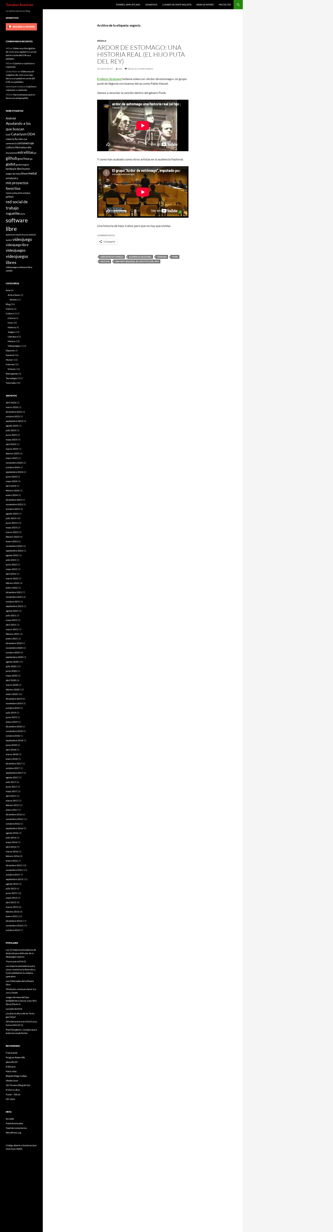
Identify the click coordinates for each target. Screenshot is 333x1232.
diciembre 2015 (14, 865)
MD (120, 68)
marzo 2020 (12, 684)
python (9, 196)
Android (11, 118)
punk (175, 257)
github (11, 158)
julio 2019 (11, 712)
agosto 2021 (12, 610)
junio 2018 (11, 745)
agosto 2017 (12, 777)
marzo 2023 (12, 532)
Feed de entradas (14, 1123)
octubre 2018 (13, 735)
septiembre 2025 (14, 421)
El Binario (11, 1066)
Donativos (151, 4)
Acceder (10, 1118)
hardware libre (14, 168)
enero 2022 (12, 587)
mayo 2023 (11, 527)
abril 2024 (11, 485)
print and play (24, 193)
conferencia (11, 143)
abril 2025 (11, 444)
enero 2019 (12, 721)
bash (8, 134)
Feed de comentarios (16, 1128)
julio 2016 (11, 837)
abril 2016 (11, 846)
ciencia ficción (14, 139)
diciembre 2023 (14, 499)
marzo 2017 (12, 800)
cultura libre (13, 147)
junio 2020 (11, 671)
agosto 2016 (12, 832)
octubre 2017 (13, 768)
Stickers (14, 299)
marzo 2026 (12, 407)
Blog (8, 304)
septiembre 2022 (14, 550)
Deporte (10, 350)
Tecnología (11, 378)
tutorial (32, 234)
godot (10, 164)
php (15, 192)
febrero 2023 (12, 536)
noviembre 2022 (14, 546)
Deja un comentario (140, 68)
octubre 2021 (13, 601)
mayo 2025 (11, 439)
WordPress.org (13, 1132)
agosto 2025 (12, 425)
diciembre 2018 (14, 726)
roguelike (13, 213)
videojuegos (16, 250)
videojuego (22, 239)
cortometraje (25, 143)
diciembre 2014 (14, 920)
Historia (12, 327)
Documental (11, 153)
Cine (10, 322)
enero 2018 (12, 758)
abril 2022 (11, 573)
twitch (9, 240)
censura (162, 257)
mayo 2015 (11, 897)
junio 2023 (11, 522)
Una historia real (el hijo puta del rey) (137, 261)
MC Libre (10, 1099)
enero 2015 (12, 916)
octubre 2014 (13, 930)
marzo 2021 (12, 629)
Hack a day (11, 1071)
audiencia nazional (140, 257)
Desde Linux (12, 1080)
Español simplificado (128, 4)
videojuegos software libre (19, 267)
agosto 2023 (12, 513)
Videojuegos (14, 345)
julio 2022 (11, 559)
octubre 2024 (13, 467)
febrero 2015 (12, 911)
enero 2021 (12, 638)
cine (25, 139)
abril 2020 (11, 680)
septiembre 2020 (14, 657)
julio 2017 (11, 782)
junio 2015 (11, 893)
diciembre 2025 (14, 411)
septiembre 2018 (14, 740)
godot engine (22, 164)
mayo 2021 (11, 620)
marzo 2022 (12, 578)
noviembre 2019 (14, 703)
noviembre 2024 (14, 462)
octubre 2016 (13, 823)
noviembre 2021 (14, 596)
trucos (25, 234)
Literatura (13, 336)
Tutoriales (11, 382)
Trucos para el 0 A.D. (16, 961)
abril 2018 (11, 749)
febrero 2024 (12, 490)
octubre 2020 (13, 652)
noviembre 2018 (14, 731)
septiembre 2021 (14, 606)
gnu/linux (24, 158)
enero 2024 (12, 495)
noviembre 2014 (14, 925)
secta (22, 214)
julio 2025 (11, 430)
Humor (9, 359)
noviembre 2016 (14, 819)
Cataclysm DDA (23, 134)
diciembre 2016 (14, 814)
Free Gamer (12, 1052)
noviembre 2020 (14, 647)
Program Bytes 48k (15, 1057)
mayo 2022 (11, 569)
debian (24, 147)
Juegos (11, 332)
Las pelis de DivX (14, 1008)
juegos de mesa (13, 173)
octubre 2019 (13, 708)
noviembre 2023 (14, 504)
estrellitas (26, 152)
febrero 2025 (12, 453)
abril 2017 (11, 795)
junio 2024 (11, 476)
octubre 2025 (13, 416)
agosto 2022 (12, 555)
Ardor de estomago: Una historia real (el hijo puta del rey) (141, 54)
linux (24, 173)
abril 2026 (11, 402)
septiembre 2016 (14, 828)
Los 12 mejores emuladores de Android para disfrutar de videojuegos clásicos (21, 953)
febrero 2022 (12, 583)
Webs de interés (205, 4)
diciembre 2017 (14, 763)
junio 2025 (11, 434)
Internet (10, 364)
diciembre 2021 (14, 592)
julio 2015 (11, 888)
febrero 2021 (12, 633)
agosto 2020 (12, 661)
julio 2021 (11, 615)
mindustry (12, 178)
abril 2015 (11, 902)
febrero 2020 (12, 689)
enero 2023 (12, 541)
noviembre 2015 (14, 870)
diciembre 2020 (14, 643)
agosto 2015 (12, 883)
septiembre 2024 (14, 472)
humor (26, 168)
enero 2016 (12, 860)
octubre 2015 (13, 874)
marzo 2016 (12, 851)
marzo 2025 (12, 448)
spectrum (10, 234)
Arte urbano (14, 294)
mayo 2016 (11, 842)
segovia (105, 261)
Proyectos (225, 4)
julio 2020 (11, 666)
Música (101, 40)
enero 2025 (12, 458)
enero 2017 (12, 809)
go (31, 158)
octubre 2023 (13, 509)
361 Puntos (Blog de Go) (18, 1085)
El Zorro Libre (13, 1089)
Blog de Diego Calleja (16, 1075)
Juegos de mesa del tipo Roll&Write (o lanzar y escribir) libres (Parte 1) (21, 1001)
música (9, 192)
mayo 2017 (11, 791)
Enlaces (11, 369)
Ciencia (9, 308)
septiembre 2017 (14, 772)
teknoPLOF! (12, 1062)
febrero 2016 (12, 856)
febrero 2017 (12, 805)
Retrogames (12, 373)
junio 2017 (11, 786)
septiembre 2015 (14, 879)
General (10, 355)
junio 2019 (11, 717)
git (35, 153)
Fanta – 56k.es (13, 1094)
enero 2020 (12, 694)
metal (32, 173)
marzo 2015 (12, 907)
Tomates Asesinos (19, 5)
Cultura (9, 313)
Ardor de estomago (112, 257)
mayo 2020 (11, 675)
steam (19, 234)
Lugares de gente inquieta (176, 4)
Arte (8, 290)
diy (29, 147)
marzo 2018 (12, 754)
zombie (9, 270)
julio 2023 (11, 518)
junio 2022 (11, 564)
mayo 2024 (11, 481)
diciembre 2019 (14, 698)
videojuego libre (17, 245)
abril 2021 (11, 624)
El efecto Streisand (109, 79)
